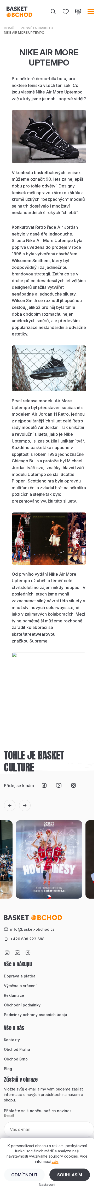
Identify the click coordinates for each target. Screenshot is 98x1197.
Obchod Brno (16, 1059)
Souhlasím (69, 1174)
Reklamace (14, 995)
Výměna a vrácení (20, 985)
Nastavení (47, 1184)
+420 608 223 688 (27, 939)
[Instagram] (73, 786)
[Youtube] (59, 786)
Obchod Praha (17, 1049)
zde (55, 1161)
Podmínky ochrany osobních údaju (35, 1014)
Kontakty (12, 1039)
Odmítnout (24, 1174)
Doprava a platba (20, 976)
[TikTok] (44, 786)
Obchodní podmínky (22, 1005)
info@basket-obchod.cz (32, 929)
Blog (8, 1068)
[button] (9, 805)
